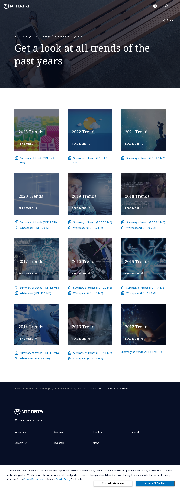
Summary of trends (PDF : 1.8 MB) (90, 160)
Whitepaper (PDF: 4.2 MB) (88, 227)
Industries (20, 432)
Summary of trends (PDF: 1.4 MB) (145, 287)
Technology (44, 36)
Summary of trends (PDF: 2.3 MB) (145, 158)
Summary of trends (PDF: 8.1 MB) (145, 222)
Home (17, 36)
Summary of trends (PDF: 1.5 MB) (39, 353)
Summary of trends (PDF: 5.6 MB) (92, 222)
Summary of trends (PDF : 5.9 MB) (37, 160)
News (96, 442)
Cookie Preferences (113, 483)
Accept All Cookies (155, 483)
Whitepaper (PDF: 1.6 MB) (88, 358)
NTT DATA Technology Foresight (70, 36)
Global (30, 420)
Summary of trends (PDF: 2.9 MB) (92, 287)
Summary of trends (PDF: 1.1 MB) (92, 353)
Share (167, 20)
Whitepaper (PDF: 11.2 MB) (142, 293)
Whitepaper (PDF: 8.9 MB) (35, 358)
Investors (59, 442)
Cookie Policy (63, 479)
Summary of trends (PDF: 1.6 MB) (39, 287)
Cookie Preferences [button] (34, 479)
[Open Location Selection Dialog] (156, 6)
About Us (137, 432)
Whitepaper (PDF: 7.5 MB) (88, 293)
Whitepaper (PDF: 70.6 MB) (142, 227)
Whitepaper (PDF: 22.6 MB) (35, 227)
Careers (18, 443)
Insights (29, 36)
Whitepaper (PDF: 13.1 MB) (35, 293)
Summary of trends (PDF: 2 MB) (38, 222)
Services (58, 432)
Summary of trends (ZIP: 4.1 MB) (140, 352)
